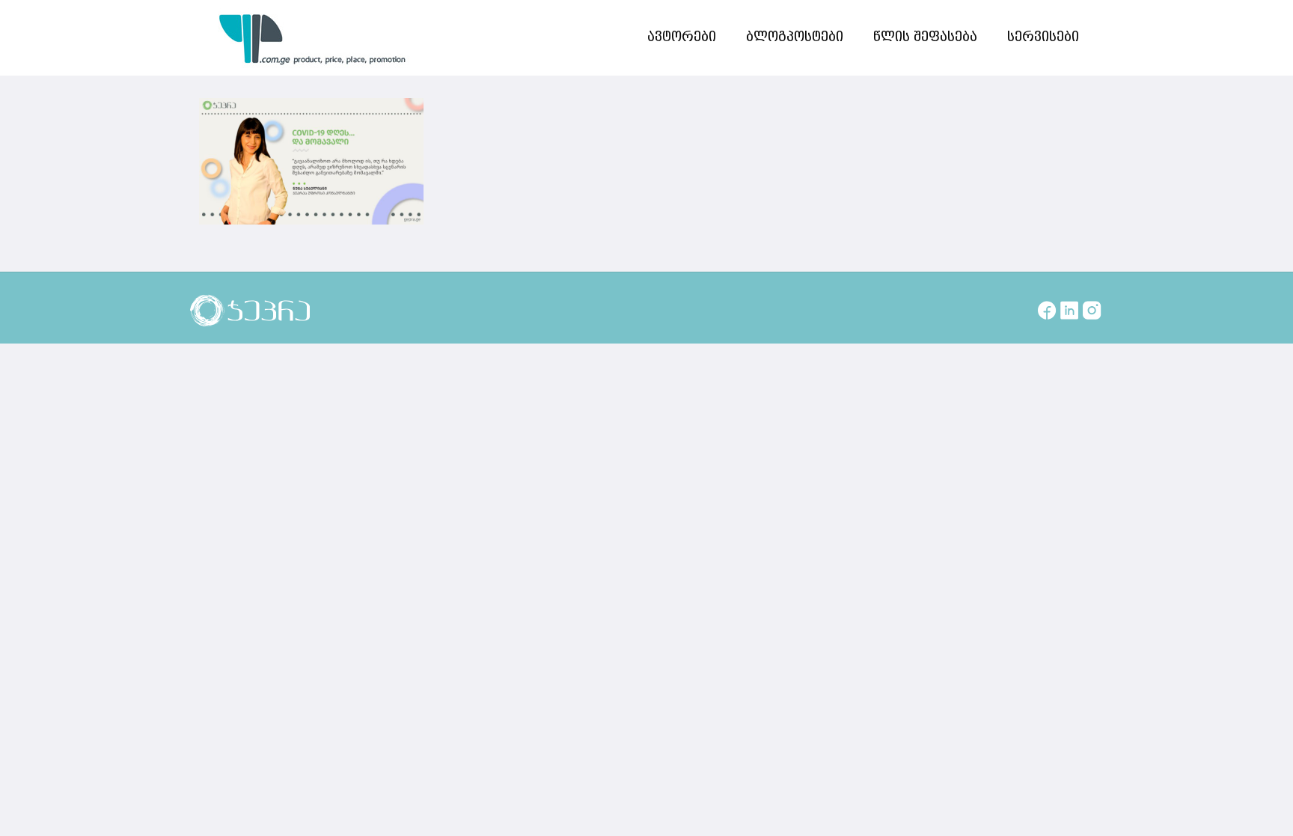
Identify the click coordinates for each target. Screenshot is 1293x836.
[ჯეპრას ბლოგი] (313, 37)
